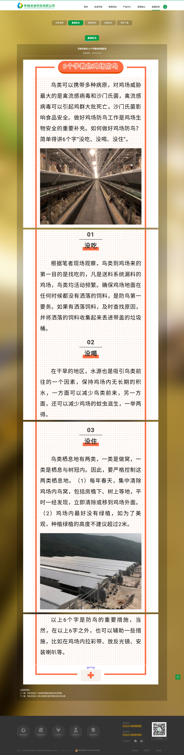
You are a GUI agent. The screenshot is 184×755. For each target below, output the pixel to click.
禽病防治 (76, 23)
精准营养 (92, 23)
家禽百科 (156, 7)
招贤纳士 (141, 7)
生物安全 (108, 23)
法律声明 (147, 750)
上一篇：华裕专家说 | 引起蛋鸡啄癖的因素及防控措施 (41, 693)
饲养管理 (59, 23)
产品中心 (127, 7)
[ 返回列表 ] (25, 690)
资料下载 (125, 23)
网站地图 (135, 750)
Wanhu (71, 750)
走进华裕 (98, 7)
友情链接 (159, 750)
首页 (86, 7)
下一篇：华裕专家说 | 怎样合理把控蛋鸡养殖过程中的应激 (42, 696)
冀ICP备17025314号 (51, 750)
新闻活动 (113, 7)
